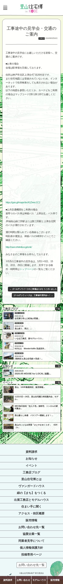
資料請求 (31, 451)
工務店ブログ (31, 472)
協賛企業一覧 (31, 533)
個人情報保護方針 (31, 547)
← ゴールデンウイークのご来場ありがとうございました (33, 289)
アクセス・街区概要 (31, 513)
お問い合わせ (23, 580)
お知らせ (31, 458)
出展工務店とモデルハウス (31, 499)
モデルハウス (39, 580)
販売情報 (31, 520)
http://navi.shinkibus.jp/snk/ (19, 247)
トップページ (27, 269)
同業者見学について (31, 540)
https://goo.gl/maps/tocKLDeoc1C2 (23, 202)
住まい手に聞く (31, 506)
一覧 (58, 309)
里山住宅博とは (31, 479)
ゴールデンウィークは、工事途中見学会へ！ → (33, 295)
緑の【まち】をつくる (31, 492)
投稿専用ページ (31, 554)
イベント (31, 465)
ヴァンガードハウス (31, 486)
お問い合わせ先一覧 (31, 527)
